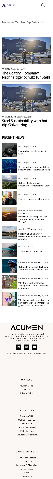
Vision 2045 (9, 69)
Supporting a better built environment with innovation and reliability (34, 236)
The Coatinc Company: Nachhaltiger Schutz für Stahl (26, 75)
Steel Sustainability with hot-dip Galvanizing (25, 123)
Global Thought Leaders (30, 210)
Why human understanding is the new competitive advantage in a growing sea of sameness (34, 303)
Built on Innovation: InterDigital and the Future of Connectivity (33, 268)
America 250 (24, 229)
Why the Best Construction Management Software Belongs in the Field (33, 285)
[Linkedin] (18, 347)
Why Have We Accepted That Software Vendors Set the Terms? (32, 219)
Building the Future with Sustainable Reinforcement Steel (34, 184)
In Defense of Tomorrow (30, 250)
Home (6, 22)
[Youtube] (34, 347)
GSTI (20, 146)
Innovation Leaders (27, 262)
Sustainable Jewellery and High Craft (33, 152)
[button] (49, 7)
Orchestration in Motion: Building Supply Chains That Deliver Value (34, 168)
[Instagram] (26, 347)
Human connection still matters (33, 198)
